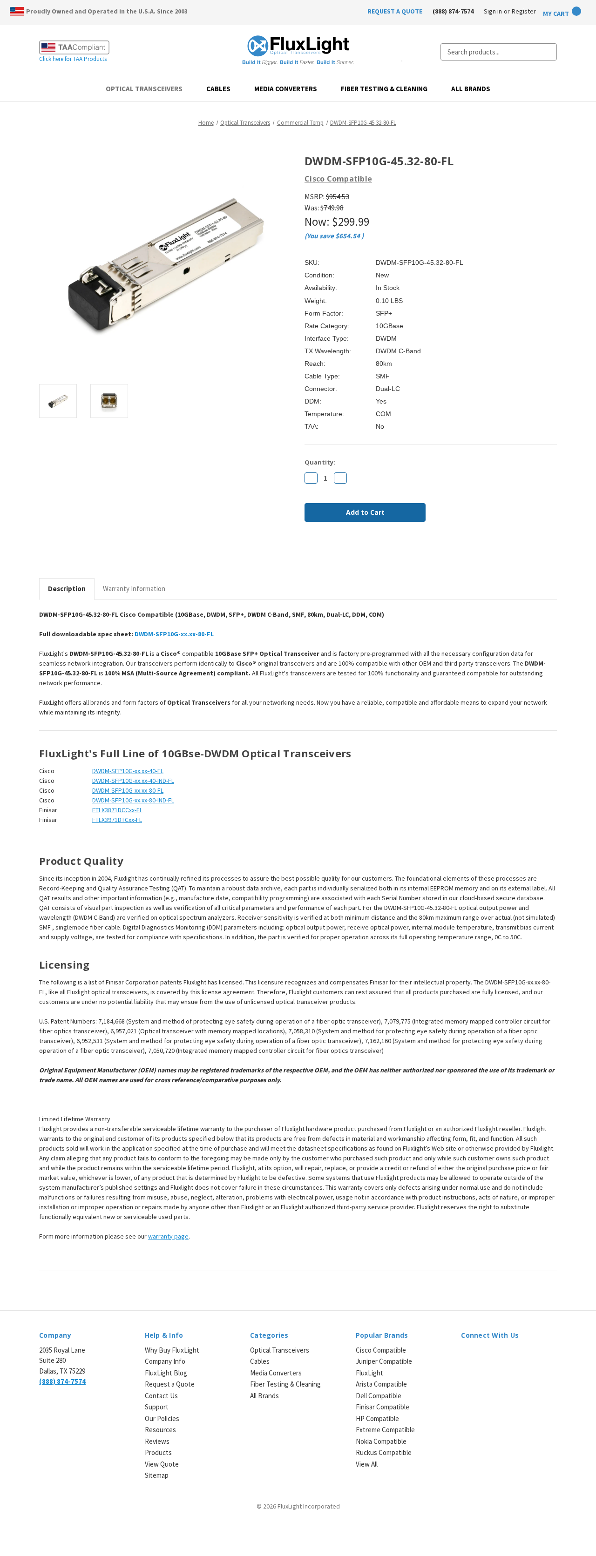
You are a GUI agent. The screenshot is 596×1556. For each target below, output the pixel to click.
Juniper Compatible (384, 1361)
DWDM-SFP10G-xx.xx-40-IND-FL (133, 780)
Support (157, 1406)
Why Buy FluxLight (172, 1350)
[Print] (340, 553)
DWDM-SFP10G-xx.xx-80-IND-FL (133, 800)
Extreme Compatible (385, 1429)
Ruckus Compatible (384, 1452)
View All (367, 1464)
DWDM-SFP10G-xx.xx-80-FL (174, 634)
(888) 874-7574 (453, 11)
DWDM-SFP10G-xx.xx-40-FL (127, 771)
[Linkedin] (372, 553)
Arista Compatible (381, 1384)
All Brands (470, 88)
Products (158, 1452)
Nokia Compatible (381, 1441)
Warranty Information (134, 588)
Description (67, 588)
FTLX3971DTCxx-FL (117, 819)
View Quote (162, 1464)
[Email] (325, 553)
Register (524, 11)
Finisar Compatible (382, 1406)
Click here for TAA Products (73, 59)
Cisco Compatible (381, 1350)
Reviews (157, 1441)
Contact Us (161, 1395)
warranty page (168, 1236)
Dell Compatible (378, 1395)
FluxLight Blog (166, 1372)
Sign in (493, 11)
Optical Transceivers (144, 88)
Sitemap (157, 1475)
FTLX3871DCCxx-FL (117, 810)
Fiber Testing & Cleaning (384, 88)
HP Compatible (377, 1418)
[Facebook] (309, 553)
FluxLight (369, 1372)
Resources (160, 1429)
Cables (218, 88)
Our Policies (162, 1418)
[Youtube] (515, 1356)
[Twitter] (356, 553)
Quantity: (320, 462)
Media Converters (285, 88)
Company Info (165, 1361)
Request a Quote (170, 1384)
